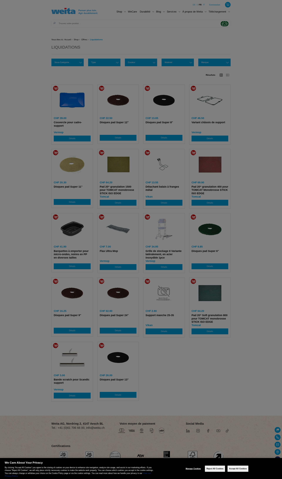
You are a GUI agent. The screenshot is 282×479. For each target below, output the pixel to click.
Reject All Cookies (215, 469)
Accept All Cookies (238, 469)
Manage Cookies (193, 469)
